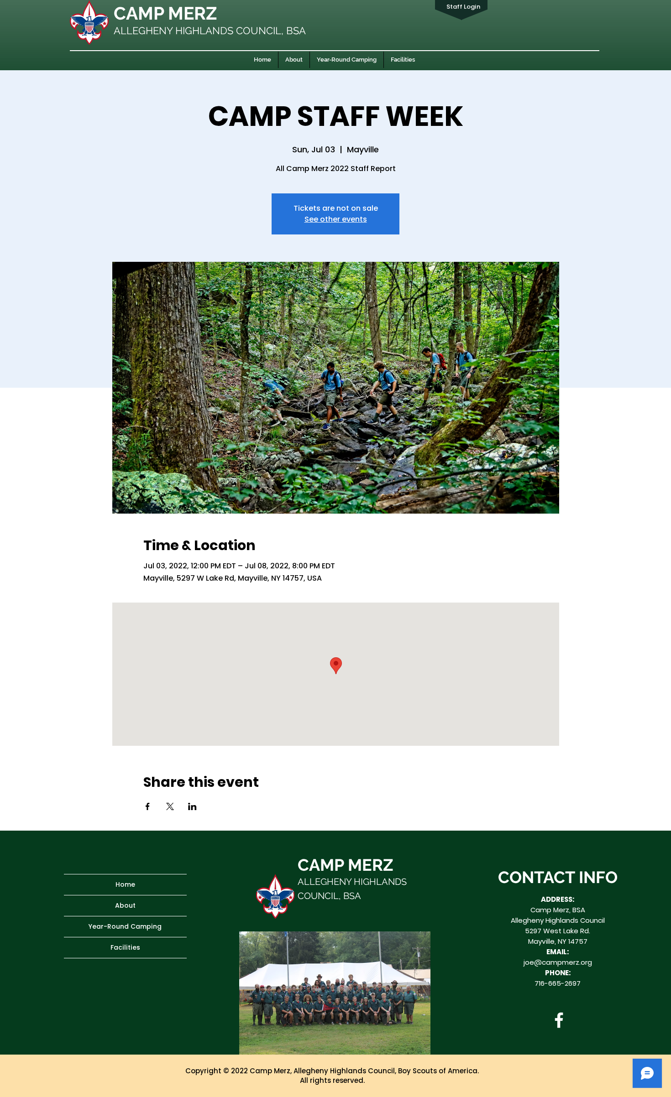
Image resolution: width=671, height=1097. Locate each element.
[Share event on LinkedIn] (192, 806)
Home (125, 884)
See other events (335, 219)
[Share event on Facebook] (147, 806)
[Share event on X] (170, 806)
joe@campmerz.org (558, 962)
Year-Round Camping (125, 926)
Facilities (125, 947)
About (125, 905)
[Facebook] (559, 1020)
